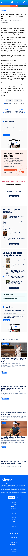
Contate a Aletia (14, 549)
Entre (20, 191)
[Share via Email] (21, 103)
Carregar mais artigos (14, 244)
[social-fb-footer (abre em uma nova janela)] (12, 533)
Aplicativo (14, 517)
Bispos (4, 447)
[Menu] (5, 2)
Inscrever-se (6, 135)
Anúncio (14, 523)
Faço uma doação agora (9, 170)
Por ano (14, 528)
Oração (22, 5)
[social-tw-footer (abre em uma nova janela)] (15, 533)
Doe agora (13, 5)
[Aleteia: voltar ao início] (14, 2)
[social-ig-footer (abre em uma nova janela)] (17, 533)
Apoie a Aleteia (14, 540)
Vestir (14, 521)
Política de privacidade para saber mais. (13, 131)
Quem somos (14, 542)
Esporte (4, 423)
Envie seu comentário (14, 196)
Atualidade (3, 10)
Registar (5, 5)
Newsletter (14, 515)
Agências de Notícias (17, 20)
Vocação (4, 372)
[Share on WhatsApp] (23, 103)
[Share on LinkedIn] (16, 103)
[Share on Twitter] (18, 103)
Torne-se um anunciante (14, 547)
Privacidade (14, 551)
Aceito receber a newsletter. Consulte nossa (13, 131)
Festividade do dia (10, 299)
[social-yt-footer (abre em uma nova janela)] (10, 533)
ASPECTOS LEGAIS (14, 544)
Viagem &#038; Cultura (14, 510)
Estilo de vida (14, 506)
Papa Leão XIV (5, 344)
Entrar (18, 497)
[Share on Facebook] (14, 103)
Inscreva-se (14, 519)
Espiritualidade (14, 508)
